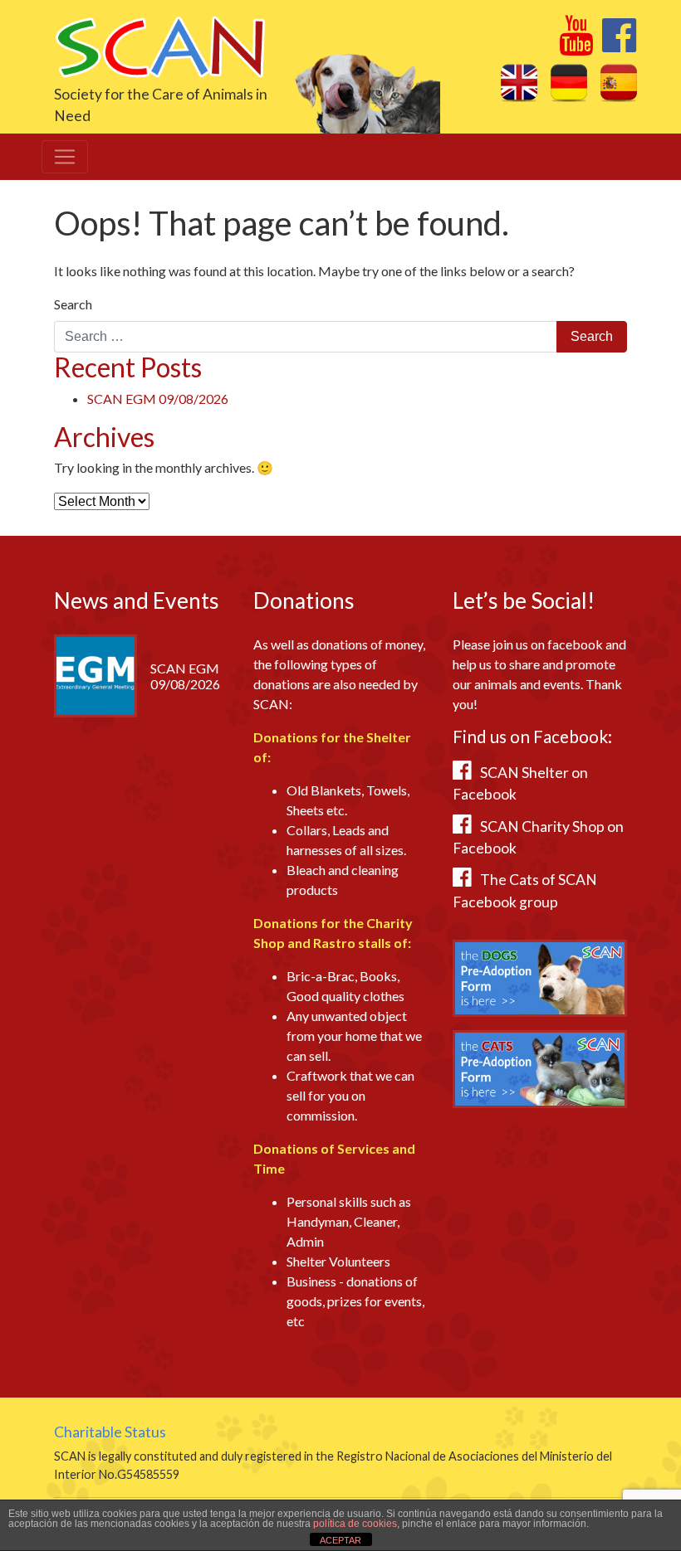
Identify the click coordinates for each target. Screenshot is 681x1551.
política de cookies (355, 1523)
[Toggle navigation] (65, 156)
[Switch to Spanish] (619, 82)
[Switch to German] (569, 82)
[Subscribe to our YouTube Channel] (576, 44)
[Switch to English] (519, 82)
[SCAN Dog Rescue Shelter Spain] (160, 45)
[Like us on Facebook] (619, 44)
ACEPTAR (340, 1540)
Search (73, 304)
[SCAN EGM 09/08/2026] (95, 674)
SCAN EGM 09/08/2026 (157, 398)
